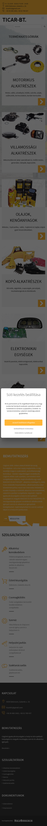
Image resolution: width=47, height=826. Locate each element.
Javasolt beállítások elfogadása (23, 422)
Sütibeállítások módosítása (23, 429)
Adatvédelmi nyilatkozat (23, 433)
